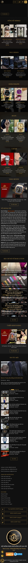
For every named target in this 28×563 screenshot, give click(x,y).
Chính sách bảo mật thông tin (7, 488)
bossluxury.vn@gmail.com (10, 471)
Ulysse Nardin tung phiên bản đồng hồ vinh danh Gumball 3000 (17, 452)
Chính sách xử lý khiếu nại (6, 478)
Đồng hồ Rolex (4, 496)
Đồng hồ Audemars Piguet (6, 504)
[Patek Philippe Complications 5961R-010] (7, 94)
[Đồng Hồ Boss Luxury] (2, 2)
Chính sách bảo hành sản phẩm (7, 484)
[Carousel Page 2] (11, 389)
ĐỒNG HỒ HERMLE (14, 21)
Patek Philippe (14, 84)
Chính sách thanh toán (5, 476)
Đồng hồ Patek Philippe (6, 502)
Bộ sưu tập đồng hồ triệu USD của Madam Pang (16, 398)
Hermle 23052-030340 (20, 42)
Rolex (14, 116)
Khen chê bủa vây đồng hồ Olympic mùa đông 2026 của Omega (17, 405)
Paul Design (14, 52)
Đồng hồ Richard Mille (5, 498)
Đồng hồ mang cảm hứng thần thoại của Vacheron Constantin (17, 411)
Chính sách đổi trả (5, 482)
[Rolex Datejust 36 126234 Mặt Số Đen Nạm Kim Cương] (20, 126)
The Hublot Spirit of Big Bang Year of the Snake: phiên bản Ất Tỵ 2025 (17, 431)
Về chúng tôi (6, 208)
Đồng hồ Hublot (4, 494)
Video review (14, 179)
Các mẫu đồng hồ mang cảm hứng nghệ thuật (17, 445)
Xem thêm (14, 319)
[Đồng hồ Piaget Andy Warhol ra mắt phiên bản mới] (14, 368)
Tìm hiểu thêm (5, 13)
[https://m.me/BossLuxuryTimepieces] (2, 556)
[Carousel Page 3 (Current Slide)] (14, 389)
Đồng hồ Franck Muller (5, 500)
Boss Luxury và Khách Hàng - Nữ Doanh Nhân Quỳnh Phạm (14, 346)
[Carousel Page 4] (16, 389)
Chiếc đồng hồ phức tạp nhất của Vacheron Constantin (16, 425)
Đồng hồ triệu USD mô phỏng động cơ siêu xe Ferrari (17, 391)
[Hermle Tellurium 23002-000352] (7, 30)
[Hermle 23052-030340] (20, 30)
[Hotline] (2, 560)
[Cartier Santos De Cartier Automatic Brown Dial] (7, 159)
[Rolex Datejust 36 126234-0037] (7, 126)
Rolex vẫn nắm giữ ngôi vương (15, 417)
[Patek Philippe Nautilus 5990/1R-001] (20, 94)
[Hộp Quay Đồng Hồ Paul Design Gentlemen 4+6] (20, 62)
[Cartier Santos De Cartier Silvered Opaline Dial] (20, 159)
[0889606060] (2, 551)
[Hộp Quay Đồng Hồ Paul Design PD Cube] (7, 62)
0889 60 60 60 (12, 467)
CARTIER (14, 149)
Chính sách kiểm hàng (5, 486)
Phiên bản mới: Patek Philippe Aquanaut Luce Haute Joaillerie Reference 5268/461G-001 (17, 439)
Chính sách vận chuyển (6, 480)
